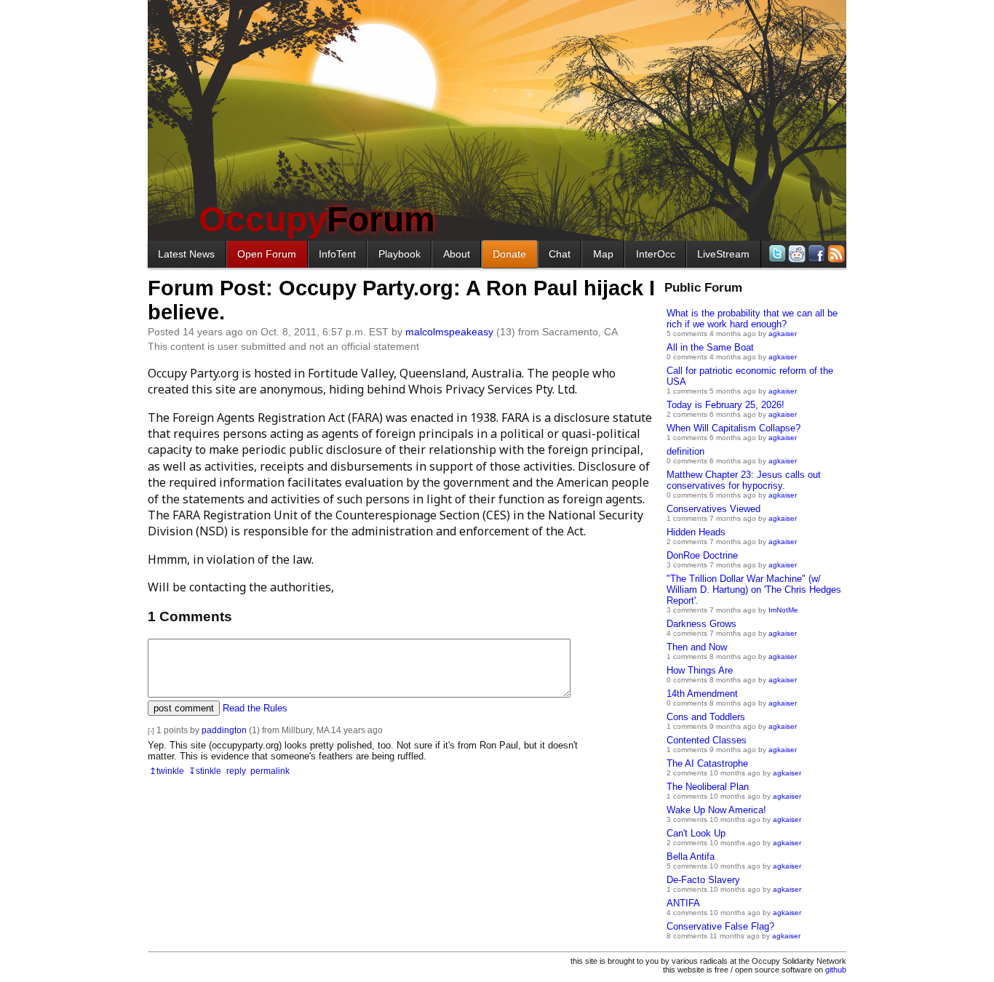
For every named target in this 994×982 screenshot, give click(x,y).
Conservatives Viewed (713, 508)
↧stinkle (204, 770)
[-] (151, 731)
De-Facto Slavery (703, 879)
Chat (559, 254)
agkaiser (782, 334)
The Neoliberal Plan (708, 786)
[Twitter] (776, 253)
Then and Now (697, 647)
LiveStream (723, 254)
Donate (509, 254)
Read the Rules (255, 708)
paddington (224, 730)
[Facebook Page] (815, 253)
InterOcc (655, 254)
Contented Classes (707, 740)
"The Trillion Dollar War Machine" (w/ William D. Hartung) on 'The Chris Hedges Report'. (754, 589)
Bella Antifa (691, 856)
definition (685, 451)
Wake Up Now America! (716, 810)
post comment (184, 708)
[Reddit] (796, 253)
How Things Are (700, 670)
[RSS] (835, 253)
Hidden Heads (696, 532)
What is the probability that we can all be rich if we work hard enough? (752, 319)
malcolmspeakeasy (449, 332)
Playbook (399, 254)
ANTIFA (683, 903)
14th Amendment (702, 693)
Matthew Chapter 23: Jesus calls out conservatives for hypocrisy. (744, 480)
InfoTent (337, 254)
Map (603, 254)
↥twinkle (166, 770)
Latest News (186, 254)
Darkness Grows (701, 623)
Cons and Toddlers (706, 716)
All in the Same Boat (710, 347)
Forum (317, 219)
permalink (270, 770)
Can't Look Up (696, 833)
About (456, 254)
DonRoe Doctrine (702, 555)
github (835, 969)
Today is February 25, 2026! (725, 404)
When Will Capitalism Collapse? (733, 428)
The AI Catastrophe (707, 763)
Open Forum (266, 254)
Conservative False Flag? (720, 926)
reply (236, 770)
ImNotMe (783, 610)
